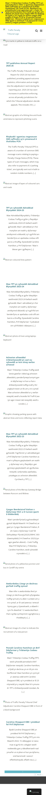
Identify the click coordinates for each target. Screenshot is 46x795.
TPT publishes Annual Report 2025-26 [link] (23, 49)
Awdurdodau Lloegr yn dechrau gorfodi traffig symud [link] (23, 571)
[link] (13, 32)
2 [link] (35, 775)
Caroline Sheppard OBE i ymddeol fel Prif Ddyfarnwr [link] (23, 709)
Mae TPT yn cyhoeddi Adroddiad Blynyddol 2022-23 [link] (23, 421)
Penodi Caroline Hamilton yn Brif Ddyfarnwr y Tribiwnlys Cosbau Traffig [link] (23, 635)
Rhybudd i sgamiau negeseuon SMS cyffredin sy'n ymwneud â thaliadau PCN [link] (23, 123)
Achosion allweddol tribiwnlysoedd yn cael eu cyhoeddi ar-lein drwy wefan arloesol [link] (23, 344)
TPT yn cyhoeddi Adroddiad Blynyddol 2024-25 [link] (23, 192)
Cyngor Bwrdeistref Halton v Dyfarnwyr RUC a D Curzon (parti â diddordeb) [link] (23, 496)
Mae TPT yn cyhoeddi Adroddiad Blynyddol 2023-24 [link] (23, 269)
